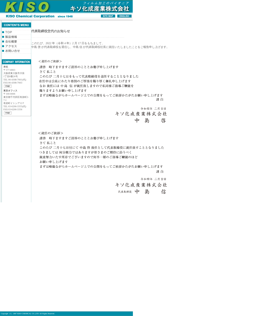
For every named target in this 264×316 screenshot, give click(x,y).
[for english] (124, 16)
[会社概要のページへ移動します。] (18, 42)
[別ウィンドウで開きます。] (7, 87)
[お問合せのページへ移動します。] (18, 51)
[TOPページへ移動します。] (66, 13)
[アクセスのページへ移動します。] (18, 46)
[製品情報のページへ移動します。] (18, 37)
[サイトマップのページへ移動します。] (108, 16)
